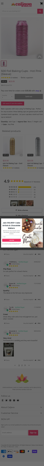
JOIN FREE (11, 240)
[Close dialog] (42, 220)
